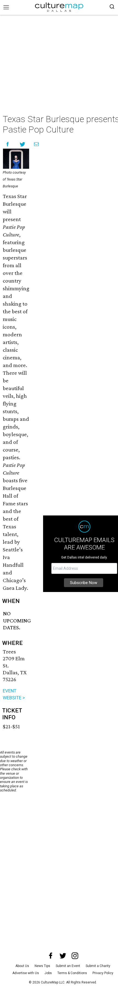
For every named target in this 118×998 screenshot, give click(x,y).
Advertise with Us (25, 973)
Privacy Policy (102, 973)
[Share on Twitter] (22, 144)
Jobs (48, 973)
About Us (22, 966)
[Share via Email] (36, 144)
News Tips (42, 966)
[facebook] (50, 955)
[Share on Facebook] (7, 144)
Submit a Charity (98, 966)
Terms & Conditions (72, 973)
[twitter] (63, 955)
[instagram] (75, 955)
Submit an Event (68, 966)
